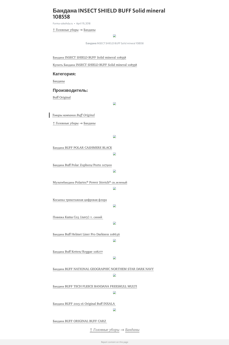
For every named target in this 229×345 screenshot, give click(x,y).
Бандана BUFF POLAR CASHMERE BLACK (82, 148)
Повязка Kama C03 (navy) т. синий (78, 217)
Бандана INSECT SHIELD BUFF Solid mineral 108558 (89, 57)
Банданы (90, 30)
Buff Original (62, 97)
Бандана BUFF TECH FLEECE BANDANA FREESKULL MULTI (95, 286)
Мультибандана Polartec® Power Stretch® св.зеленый (90, 182)
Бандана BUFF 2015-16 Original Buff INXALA (84, 304)
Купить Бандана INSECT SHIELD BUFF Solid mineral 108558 (95, 65)
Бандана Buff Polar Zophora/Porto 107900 (82, 165)
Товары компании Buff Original (73, 115)
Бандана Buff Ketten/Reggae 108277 (78, 252)
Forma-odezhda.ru (63, 23)
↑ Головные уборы (66, 30)
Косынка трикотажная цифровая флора (80, 200)
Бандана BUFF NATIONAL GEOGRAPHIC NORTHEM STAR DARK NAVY (103, 269)
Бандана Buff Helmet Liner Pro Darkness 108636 (86, 234)
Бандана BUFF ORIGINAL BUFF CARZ (80, 321)
